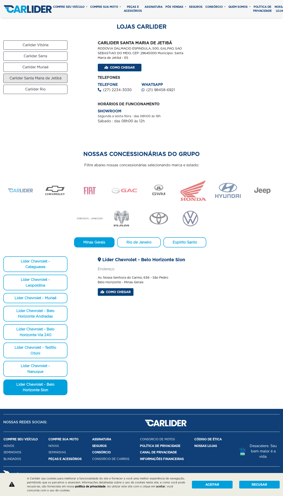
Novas (53, 446)
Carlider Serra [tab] (35, 56)
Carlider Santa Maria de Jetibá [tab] (35, 78)
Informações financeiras (162, 459)
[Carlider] (28, 9)
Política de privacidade (262, 8)
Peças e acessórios (133, 8)
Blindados (12, 459)
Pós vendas (174, 6)
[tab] (20, 190)
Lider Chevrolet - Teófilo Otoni (35, 350)
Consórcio (214, 6)
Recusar (259, 484)
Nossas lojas (205, 446)
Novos (9, 446)
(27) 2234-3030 (117, 90)
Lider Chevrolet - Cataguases (35, 264)
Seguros (196, 6)
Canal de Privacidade (158, 452)
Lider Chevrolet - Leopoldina (35, 282)
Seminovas (57, 452)
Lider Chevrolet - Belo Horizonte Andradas (35, 314)
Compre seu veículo (69, 6)
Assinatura (154, 6)
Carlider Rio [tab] (35, 89)
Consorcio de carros (110, 459)
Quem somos (238, 6)
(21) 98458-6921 (160, 90)
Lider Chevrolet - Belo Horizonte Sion (35, 387)
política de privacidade (90, 486)
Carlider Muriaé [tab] (35, 67)
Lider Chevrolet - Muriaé (35, 298)
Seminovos (12, 452)
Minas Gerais (94, 242)
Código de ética (208, 439)
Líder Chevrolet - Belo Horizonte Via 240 (35, 332)
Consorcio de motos (157, 439)
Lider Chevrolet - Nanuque (35, 369)
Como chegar (122, 67)
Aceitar (212, 484)
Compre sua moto (104, 6)
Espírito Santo (185, 242)
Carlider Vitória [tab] (35, 45)
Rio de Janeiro (138, 242)
